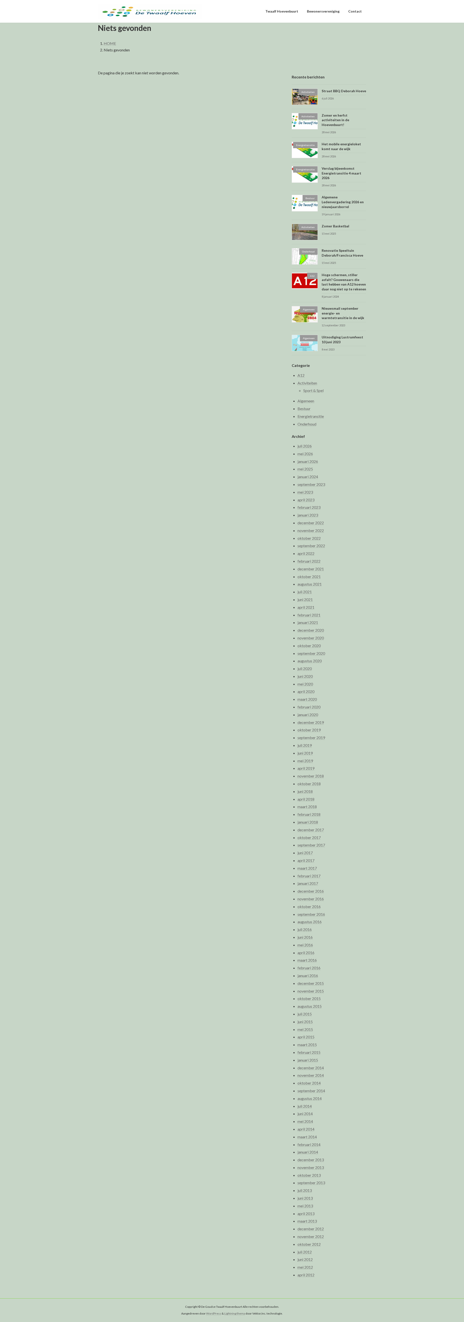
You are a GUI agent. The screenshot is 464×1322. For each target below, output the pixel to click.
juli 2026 (304, 446)
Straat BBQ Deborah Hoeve (344, 91)
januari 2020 (307, 714)
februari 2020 (308, 707)
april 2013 (305, 1213)
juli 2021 (304, 592)
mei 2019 (305, 760)
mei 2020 (305, 684)
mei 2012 (305, 1267)
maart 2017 (307, 868)
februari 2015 (308, 1052)
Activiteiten (307, 383)
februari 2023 (308, 507)
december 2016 (310, 891)
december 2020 (310, 630)
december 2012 (310, 1229)
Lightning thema (234, 1313)
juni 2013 (305, 1198)
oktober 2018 (309, 783)
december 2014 (310, 1067)
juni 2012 (305, 1259)
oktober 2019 (309, 730)
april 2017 (305, 860)
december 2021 (310, 569)
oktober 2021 (309, 576)
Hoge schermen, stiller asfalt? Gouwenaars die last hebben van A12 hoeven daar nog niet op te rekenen (344, 282)
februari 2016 (308, 968)
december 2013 (310, 1159)
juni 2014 (305, 1114)
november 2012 (310, 1236)
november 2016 (310, 898)
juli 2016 (304, 929)
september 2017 (311, 845)
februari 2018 (308, 814)
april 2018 (305, 799)
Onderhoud (306, 424)
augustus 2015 (309, 1006)
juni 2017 (305, 853)
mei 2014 (305, 1121)
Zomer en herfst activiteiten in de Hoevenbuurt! (335, 120)
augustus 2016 (309, 922)
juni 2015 (305, 1021)
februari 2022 (308, 561)
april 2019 (305, 768)
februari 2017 (308, 876)
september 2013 (311, 1183)
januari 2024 (307, 477)
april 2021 (305, 607)
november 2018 (310, 776)
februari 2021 (308, 615)
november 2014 (310, 1075)
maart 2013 (307, 1221)
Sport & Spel (313, 390)
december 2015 (310, 983)
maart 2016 (307, 960)
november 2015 (310, 991)
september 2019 (311, 737)
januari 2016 (307, 975)
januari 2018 (307, 822)
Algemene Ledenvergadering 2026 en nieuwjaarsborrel (343, 202)
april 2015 (305, 1037)
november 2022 (310, 530)
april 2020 (305, 691)
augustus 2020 (309, 661)
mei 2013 (305, 1205)
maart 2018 (307, 806)
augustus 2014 (309, 1098)
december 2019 (310, 722)
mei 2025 (305, 469)
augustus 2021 (309, 584)
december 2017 (310, 829)
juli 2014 (304, 1106)
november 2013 (310, 1167)
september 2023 (311, 484)
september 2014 (311, 1090)
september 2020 (311, 653)
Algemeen (305, 401)
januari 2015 (307, 1060)
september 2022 (311, 546)
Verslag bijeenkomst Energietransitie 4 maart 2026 (341, 173)
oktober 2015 (309, 998)
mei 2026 (305, 453)
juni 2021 (305, 599)
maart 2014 (307, 1136)
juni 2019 (305, 753)
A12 (300, 375)
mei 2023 (305, 492)
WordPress (213, 1313)
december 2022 (310, 522)
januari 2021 (307, 622)
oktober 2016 (309, 906)
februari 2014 (308, 1144)
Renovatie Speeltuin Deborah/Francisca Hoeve (342, 252)
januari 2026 (307, 461)
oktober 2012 (309, 1244)
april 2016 (305, 952)
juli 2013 (304, 1190)
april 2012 (305, 1275)
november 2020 (310, 638)
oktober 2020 (309, 645)
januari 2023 (307, 515)
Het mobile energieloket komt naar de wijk (341, 146)
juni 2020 (305, 676)
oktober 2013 (309, 1175)
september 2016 (311, 914)
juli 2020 (304, 668)
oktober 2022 (309, 538)
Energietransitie (310, 416)
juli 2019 (304, 745)
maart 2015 (307, 1044)
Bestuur (304, 408)
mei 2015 (305, 1029)
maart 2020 (307, 699)
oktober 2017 (309, 837)
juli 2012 (304, 1252)
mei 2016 (305, 945)
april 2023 (305, 499)
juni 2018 (305, 791)
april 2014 (305, 1129)
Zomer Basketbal (335, 226)
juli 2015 (304, 1014)
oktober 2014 (309, 1083)
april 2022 (305, 553)
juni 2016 (305, 937)
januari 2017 (307, 883)
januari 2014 (307, 1152)
